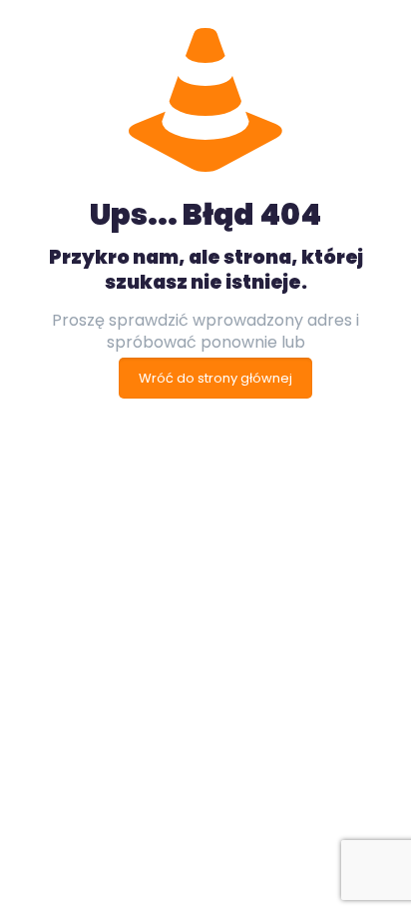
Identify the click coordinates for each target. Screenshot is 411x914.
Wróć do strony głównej (215, 378)
